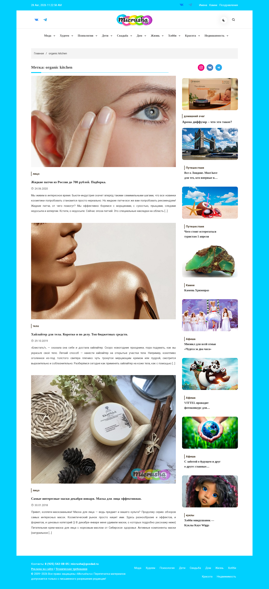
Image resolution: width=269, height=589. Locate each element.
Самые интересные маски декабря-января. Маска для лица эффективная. (86, 498)
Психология (85, 35)
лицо (36, 173)
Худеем (64, 35)
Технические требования (71, 568)
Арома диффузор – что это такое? (207, 122)
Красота (190, 35)
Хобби (172, 35)
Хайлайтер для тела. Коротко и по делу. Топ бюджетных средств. (79, 334)
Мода (47, 35)
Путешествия (195, 167)
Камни (213, 5)
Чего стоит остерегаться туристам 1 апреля (200, 234)
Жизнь (155, 35)
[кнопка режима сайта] (224, 20)
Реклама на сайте (42, 568)
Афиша (190, 339)
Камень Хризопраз (196, 290)
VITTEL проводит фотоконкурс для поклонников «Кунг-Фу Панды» (200, 405)
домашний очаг (194, 116)
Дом (139, 35)
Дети (105, 35)
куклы (190, 515)
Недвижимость (214, 35)
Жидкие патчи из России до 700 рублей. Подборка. (68, 182)
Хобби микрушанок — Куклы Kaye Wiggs (199, 523)
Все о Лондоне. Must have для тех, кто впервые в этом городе (200, 175)
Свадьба (122, 35)
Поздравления (228, 5)
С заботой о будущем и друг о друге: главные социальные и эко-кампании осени (202, 464)
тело (36, 326)
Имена (203, 5)
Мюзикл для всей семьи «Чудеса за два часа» (200, 347)
